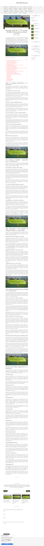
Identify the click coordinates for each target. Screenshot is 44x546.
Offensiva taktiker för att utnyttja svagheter (12, 72)
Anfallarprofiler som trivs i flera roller (11, 70)
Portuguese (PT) (16, 11)
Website (4, 517)
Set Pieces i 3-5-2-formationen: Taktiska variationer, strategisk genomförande (36, 38)
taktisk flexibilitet (25, 256)
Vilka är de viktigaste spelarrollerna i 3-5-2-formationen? (13, 60)
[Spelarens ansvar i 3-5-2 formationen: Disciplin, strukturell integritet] (5, 491)
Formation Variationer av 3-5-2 (35, 48)
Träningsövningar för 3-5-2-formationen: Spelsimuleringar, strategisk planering (37, 25)
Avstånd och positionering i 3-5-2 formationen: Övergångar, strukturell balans (37, 28)
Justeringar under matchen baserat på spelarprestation (13, 73)
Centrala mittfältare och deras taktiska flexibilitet (12, 62)
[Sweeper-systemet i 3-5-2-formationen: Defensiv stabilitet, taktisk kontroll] (28, 491)
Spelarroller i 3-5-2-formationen (35, 49)
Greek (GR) (26, 11)
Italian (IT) (22, 11)
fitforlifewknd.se (22, 3)
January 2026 (33, 59)
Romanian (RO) (6, 11)
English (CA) (6, 8)
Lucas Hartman (16, 483)
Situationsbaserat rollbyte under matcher (11, 65)
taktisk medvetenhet (11, 246)
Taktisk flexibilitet (9, 76)
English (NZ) (10, 8)
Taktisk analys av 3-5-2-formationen (37, 52)
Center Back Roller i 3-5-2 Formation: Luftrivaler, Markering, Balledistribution (7, 500)
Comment (4, 523)
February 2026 (33, 57)
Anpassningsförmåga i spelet (10, 79)
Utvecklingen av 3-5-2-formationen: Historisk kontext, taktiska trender (37, 32)
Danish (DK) (25, 8)
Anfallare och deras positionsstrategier (11, 63)
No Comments (17, 477)
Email (4, 514)
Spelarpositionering (9, 75)
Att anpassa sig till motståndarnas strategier (12, 66)
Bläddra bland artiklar (34, 20)
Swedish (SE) (15, 8)
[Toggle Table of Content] (25, 59)
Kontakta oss (33, 17)
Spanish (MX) (30, 8)
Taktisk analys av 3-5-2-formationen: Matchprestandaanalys (36, 35)
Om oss (32, 19)
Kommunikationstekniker (9, 78)
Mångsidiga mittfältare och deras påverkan (12, 69)
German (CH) (11, 11)
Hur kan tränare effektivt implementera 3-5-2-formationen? (13, 74)
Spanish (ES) (20, 8)
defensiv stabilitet (24, 309)
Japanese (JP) (31, 11)
